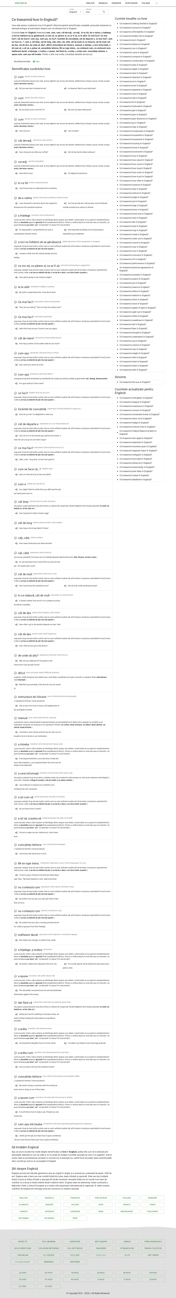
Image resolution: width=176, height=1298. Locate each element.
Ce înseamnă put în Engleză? (133, 283)
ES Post (101, 1273)
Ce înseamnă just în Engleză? (133, 201)
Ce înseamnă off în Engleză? (133, 259)
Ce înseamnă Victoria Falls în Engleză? (138, 427)
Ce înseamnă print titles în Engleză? (136, 471)
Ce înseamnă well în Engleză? (133, 357)
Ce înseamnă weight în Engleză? (135, 353)
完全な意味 (75, 1255)
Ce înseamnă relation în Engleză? (135, 295)
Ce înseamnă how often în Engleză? (136, 180)
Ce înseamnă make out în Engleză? (136, 238)
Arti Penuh (153, 1255)
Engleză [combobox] (73, 12)
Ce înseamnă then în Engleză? (133, 328)
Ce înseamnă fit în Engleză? (132, 102)
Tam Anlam (22, 1255)
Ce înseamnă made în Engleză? (134, 234)
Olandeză (23, 1205)
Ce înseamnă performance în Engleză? (137, 263)
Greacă (126, 1205)
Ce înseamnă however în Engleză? (135, 185)
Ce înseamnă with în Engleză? (133, 370)
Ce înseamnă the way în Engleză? (135, 382)
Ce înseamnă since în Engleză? (134, 303)
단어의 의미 (101, 1255)
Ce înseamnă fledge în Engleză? (134, 422)
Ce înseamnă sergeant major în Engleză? (138, 450)
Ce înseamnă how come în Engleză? (136, 164)
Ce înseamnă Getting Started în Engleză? (138, 23)
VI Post (101, 1279)
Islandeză (49, 1218)
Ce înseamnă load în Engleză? (133, 226)
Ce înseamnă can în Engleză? (133, 48)
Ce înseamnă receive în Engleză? (135, 287)
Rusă (75, 1218)
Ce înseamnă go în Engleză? (133, 123)
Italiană (146, 3)
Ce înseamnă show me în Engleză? (136, 418)
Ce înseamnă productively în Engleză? (137, 467)
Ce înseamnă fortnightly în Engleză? (136, 398)
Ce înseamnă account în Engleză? (135, 27)
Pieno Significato (153, 1242)
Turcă (152, 1205)
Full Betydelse (75, 1248)
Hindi (100, 1211)
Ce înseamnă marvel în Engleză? (135, 242)
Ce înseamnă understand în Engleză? (137, 337)
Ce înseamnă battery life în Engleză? (136, 36)
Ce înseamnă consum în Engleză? (135, 410)
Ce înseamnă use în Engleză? (133, 341)
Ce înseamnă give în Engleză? (133, 114)
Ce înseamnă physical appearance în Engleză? (137, 269)
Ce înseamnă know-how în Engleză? (136, 214)
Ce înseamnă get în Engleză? (133, 110)
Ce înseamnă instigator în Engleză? (136, 455)
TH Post (23, 1279)
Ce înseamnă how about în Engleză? (136, 160)
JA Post (23, 1273)
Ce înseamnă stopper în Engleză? (135, 402)
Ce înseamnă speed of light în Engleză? (138, 308)
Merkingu (49, 1262)
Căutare (88, 9)
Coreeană (75, 1211)
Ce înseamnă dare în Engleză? (133, 65)
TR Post (75, 1273)
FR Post (153, 1273)
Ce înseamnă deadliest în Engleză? (136, 479)
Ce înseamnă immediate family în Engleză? (140, 414)
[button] (139, 24)
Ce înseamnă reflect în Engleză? (134, 291)
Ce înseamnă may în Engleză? (133, 247)
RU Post (75, 1279)
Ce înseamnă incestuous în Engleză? (136, 406)
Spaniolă (103, 3)
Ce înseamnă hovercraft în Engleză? (136, 152)
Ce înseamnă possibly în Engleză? (135, 275)
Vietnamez (23, 1218)
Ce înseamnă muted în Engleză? (134, 475)
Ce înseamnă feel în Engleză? (133, 98)
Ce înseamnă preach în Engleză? (135, 279)
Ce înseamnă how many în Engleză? (136, 172)
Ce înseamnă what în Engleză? (134, 361)
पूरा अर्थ (127, 1255)
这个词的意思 (48, 1255)
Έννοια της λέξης (153, 1248)
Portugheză (131, 3)
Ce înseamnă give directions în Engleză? (138, 118)
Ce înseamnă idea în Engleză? (133, 189)
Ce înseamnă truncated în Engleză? (136, 459)
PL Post (23, 1286)
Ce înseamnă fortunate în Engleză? (136, 106)
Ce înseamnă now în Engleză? (133, 251)
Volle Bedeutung (22, 1248)
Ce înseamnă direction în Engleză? (135, 77)
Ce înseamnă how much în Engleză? (136, 176)
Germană (152, 1198)
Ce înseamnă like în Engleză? (133, 222)
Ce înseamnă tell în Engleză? (133, 324)
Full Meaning (49, 1242)
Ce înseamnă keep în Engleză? (134, 205)
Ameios (127, 1242)
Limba (71, 9)
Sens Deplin (21, 3)
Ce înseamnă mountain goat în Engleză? (138, 446)
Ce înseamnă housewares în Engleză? (137, 131)
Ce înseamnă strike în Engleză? (134, 316)
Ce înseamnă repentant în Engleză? (136, 442)
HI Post (48, 1286)
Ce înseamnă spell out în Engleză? (135, 312)
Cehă (100, 1205)
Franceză (116, 3)
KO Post (49, 1273)
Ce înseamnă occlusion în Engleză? (136, 255)
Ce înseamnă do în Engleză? (133, 81)
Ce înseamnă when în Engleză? (134, 365)
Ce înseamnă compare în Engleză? (136, 56)
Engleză (90, 3)
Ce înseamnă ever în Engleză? (133, 85)
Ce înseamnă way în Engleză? (133, 349)
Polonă (75, 1205)
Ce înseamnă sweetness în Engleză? (136, 320)
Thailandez (152, 1211)
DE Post (127, 1273)
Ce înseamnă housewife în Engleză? (136, 135)
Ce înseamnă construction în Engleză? (137, 61)
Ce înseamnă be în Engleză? (133, 40)
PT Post (49, 1279)
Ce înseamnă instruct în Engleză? (135, 193)
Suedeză (49, 1205)
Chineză (24, 1211)
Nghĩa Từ (22, 1242)
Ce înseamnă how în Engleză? (133, 156)
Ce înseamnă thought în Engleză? (135, 332)
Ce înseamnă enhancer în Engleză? (136, 463)
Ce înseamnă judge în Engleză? (134, 197)
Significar (75, 1242)
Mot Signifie (101, 1242)
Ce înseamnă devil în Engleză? (134, 73)
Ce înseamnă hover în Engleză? (134, 147)
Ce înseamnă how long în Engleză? (136, 168)
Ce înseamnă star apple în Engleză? (136, 438)
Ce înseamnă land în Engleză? (133, 218)
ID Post (153, 1279)
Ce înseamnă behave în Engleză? (135, 44)
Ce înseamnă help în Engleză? (133, 127)
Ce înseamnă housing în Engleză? (135, 143)
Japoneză (49, 1211)
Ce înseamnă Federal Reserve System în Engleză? (138, 432)
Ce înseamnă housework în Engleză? (136, 139)
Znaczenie (101, 1248)
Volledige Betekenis (49, 1248)
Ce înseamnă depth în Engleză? (134, 69)
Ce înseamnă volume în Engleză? (135, 345)
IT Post (127, 1279)
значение (75, 1262)
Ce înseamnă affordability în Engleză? (137, 32)
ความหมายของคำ (22, 1262)
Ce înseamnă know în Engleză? (134, 209)
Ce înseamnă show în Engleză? (134, 299)
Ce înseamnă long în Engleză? (133, 230)
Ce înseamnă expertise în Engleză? (136, 90)
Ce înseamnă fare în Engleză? (133, 94)
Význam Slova (127, 1248)
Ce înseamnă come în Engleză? (134, 52)
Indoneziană (126, 1211)
